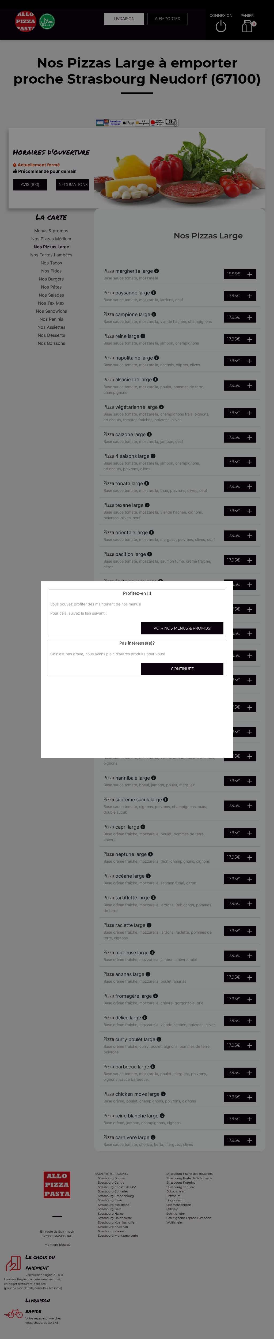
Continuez (182, 669)
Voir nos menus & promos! (182, 628)
